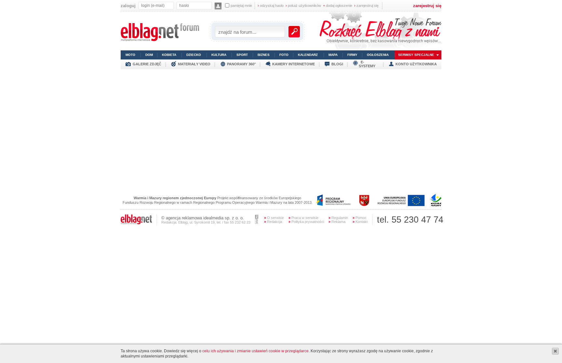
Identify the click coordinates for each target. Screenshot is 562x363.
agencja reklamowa (184, 217)
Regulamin (338, 218)
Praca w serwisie (303, 218)
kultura (218, 55)
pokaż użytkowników (303, 5)
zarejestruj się (366, 5)
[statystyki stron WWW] (256, 223)
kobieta (169, 55)
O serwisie (274, 218)
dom (149, 55)
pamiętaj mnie (241, 5)
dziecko (193, 55)
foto (283, 55)
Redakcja (273, 222)
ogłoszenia (378, 55)
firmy (352, 55)
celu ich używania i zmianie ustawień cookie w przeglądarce (255, 351)
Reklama (336, 222)
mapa (333, 55)
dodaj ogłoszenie (337, 5)
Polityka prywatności (306, 222)
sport (242, 55)
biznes (264, 55)
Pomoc (360, 218)
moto (130, 55)
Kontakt (360, 222)
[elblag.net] (136, 223)
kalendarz (308, 55)
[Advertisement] (281, 114)
